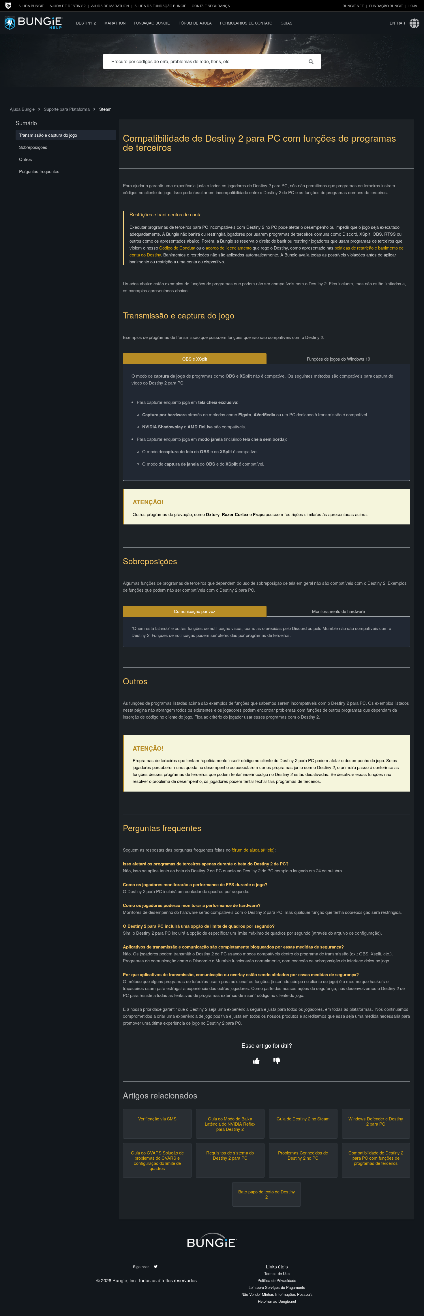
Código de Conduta (177, 248)
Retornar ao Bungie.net (277, 1301)
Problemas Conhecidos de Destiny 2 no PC (303, 1155)
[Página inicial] (38, 22)
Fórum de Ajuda (195, 23)
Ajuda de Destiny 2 (68, 5)
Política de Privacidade (277, 1280)
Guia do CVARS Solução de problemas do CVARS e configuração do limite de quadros (157, 1160)
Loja (412, 5)
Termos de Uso (277, 1273)
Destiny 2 (86, 23)
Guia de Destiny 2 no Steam (303, 1118)
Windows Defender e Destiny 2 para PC (375, 1121)
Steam (105, 109)
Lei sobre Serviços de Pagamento (277, 1287)
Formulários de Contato (246, 23)
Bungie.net (353, 5)
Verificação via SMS (157, 1118)
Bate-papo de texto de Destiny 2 (266, 1194)
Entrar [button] (397, 23)
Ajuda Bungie (31, 5)
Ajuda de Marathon (110, 5)
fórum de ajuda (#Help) (253, 850)
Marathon (114, 23)
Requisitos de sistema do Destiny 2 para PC (230, 1155)
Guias (286, 23)
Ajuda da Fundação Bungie (160, 5)
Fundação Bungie (386, 5)
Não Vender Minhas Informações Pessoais (277, 1294)
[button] (256, 1061)
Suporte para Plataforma (67, 109)
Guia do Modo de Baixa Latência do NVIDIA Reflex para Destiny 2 (230, 1124)
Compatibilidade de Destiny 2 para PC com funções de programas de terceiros (375, 1158)
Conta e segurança (211, 5)
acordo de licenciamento (229, 248)
